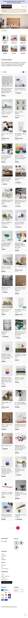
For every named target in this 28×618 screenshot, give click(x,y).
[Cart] (22, 6)
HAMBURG (3, 559)
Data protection (4, 579)
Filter (5, 72)
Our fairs (3, 554)
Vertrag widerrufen (7, 582)
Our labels (3, 565)
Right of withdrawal (5, 576)
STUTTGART (3, 555)
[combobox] (14, 10)
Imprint (2, 574)
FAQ (2, 567)
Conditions (3, 578)
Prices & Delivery (4, 568)
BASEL (2, 557)
